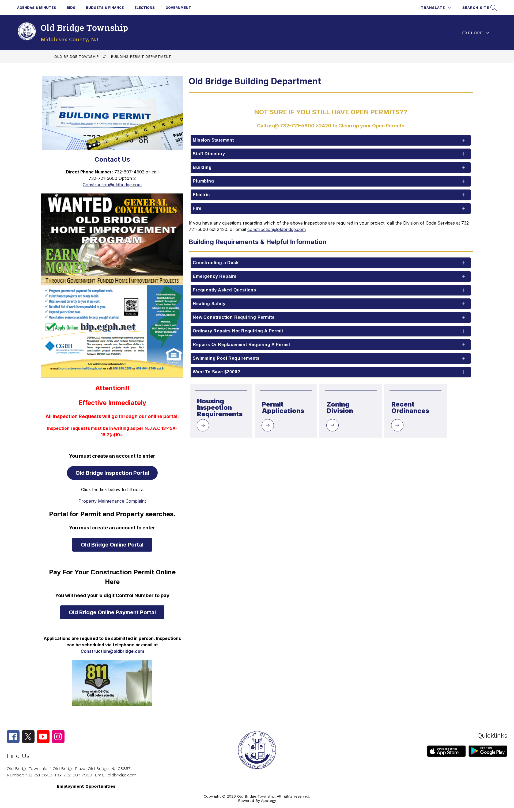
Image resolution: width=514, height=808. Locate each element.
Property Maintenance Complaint (112, 501)
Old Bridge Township (76, 56)
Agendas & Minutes (36, 8)
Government (178, 8)
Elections (144, 8)
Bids (71, 8)
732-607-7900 (77, 774)
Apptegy (268, 800)
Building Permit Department (141, 56)
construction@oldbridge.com (276, 229)
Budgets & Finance (105, 8)
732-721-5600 (38, 774)
